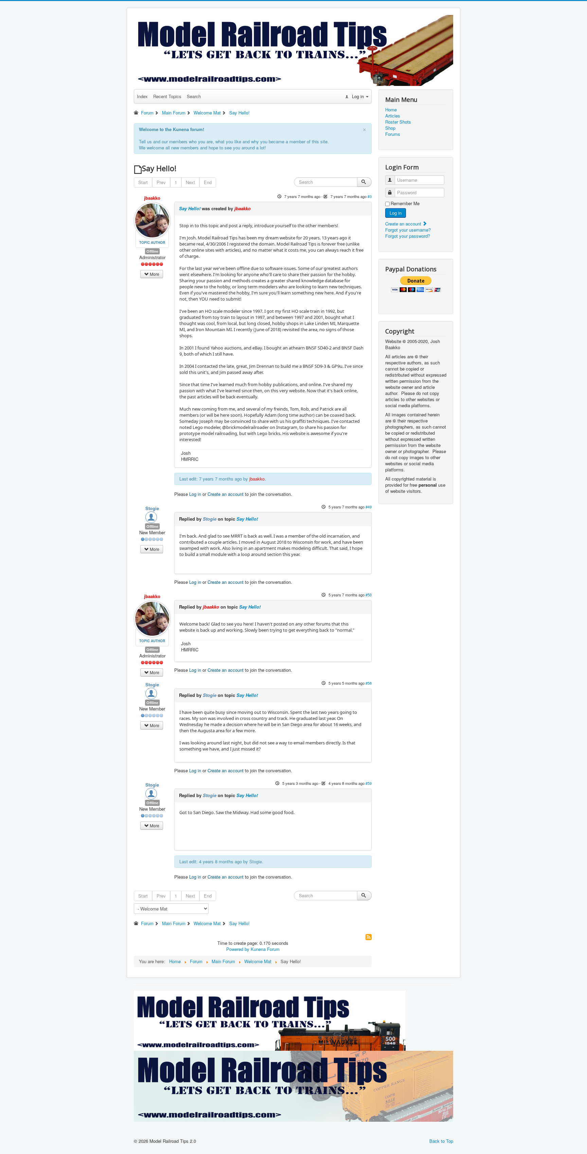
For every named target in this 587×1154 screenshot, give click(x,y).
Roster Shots (398, 122)
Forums (392, 134)
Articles (392, 116)
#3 (370, 196)
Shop (390, 128)
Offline (152, 251)
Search (194, 96)
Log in (195, 494)
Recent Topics (167, 96)
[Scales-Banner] (293, 1085)
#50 (369, 594)
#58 (369, 683)
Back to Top (441, 1141)
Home (391, 110)
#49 (369, 506)
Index (142, 96)
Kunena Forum (265, 949)
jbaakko (152, 198)
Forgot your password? (407, 236)
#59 (369, 783)
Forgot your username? (408, 230)
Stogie (152, 508)
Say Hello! (189, 208)
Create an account (226, 494)
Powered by (237, 949)
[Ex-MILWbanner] (270, 1020)
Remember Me (405, 203)
